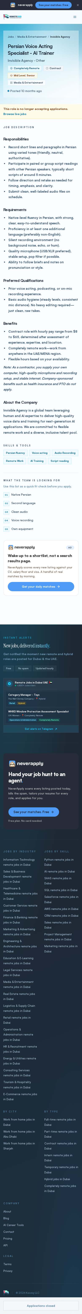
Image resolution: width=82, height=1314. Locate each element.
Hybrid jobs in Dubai (57, 1179)
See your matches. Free (53, 5)
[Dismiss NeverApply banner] (78, 5)
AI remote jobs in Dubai (59, 871)
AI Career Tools (13, 1225)
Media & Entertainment (32, 36)
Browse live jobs (14, 114)
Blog (6, 1218)
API (5, 1245)
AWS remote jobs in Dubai (61, 909)
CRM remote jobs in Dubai (61, 915)
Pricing (7, 1238)
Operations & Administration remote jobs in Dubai (18, 1034)
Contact (8, 1231)
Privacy (7, 1271)
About (7, 1211)
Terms (7, 1264)
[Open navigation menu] (75, 17)
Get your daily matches (38, 586)
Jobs (11, 36)
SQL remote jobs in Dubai (61, 890)
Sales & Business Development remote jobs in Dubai (17, 876)
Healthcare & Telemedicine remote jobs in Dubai (20, 893)
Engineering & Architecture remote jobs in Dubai (20, 946)
